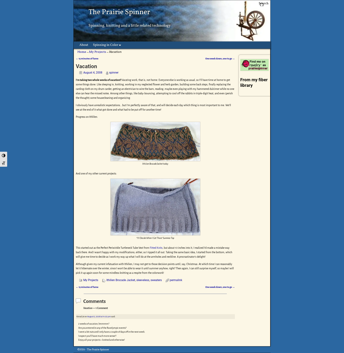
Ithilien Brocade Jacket (120, 280)
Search (264, 3)
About (83, 45)
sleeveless (142, 280)
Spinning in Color (105, 45)
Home (81, 51)
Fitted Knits (156, 247)
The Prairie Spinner (119, 12)
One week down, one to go (220, 58)
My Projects (97, 51)
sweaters (156, 280)
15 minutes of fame (87, 58)
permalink (176, 280)
